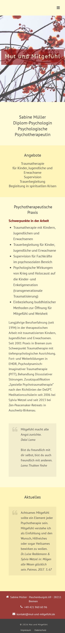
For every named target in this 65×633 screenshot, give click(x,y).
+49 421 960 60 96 (35, 607)
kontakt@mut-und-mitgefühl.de (36, 614)
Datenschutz (40, 630)
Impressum (25, 630)
